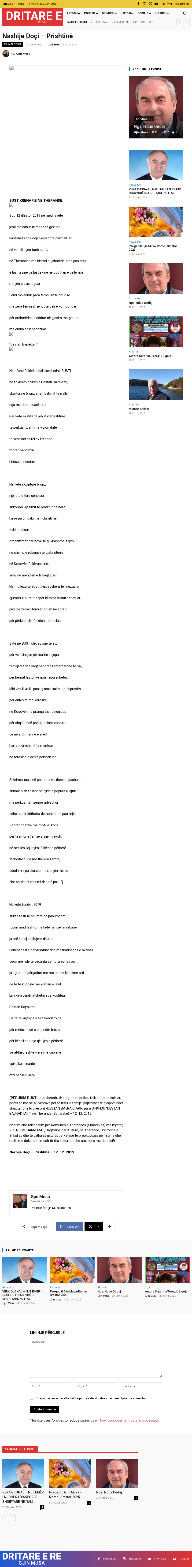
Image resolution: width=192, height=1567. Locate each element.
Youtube (184, 1558)
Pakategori (12, 44)
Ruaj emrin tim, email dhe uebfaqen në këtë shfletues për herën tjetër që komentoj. (91, 1398)
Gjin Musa (23, 53)
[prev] (179, 22)
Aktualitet (144, 119)
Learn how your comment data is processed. (125, 1420)
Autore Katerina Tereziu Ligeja (150, 356)
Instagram (135, 1558)
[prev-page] (5, 1518)
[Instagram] (144, 4)
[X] (150, 4)
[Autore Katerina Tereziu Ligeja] (156, 331)
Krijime (133, 351)
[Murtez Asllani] (156, 384)
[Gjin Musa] (6, 53)
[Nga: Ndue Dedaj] (156, 107)
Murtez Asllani (139, 409)
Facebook (109, 1558)
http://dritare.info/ (41, 1201)
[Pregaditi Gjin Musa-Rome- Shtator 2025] (156, 222)
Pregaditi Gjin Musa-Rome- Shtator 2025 (153, 248)
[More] (109, 1226)
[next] (187, 22)
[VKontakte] (149, 1559)
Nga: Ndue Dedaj (149, 126)
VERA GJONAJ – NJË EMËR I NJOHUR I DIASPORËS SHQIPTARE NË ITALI (155, 191)
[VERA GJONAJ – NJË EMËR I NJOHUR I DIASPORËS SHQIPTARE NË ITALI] (156, 165)
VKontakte (160, 1558)
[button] (185, 13)
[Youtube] (156, 4)
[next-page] (13, 1518)
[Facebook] (138, 4)
